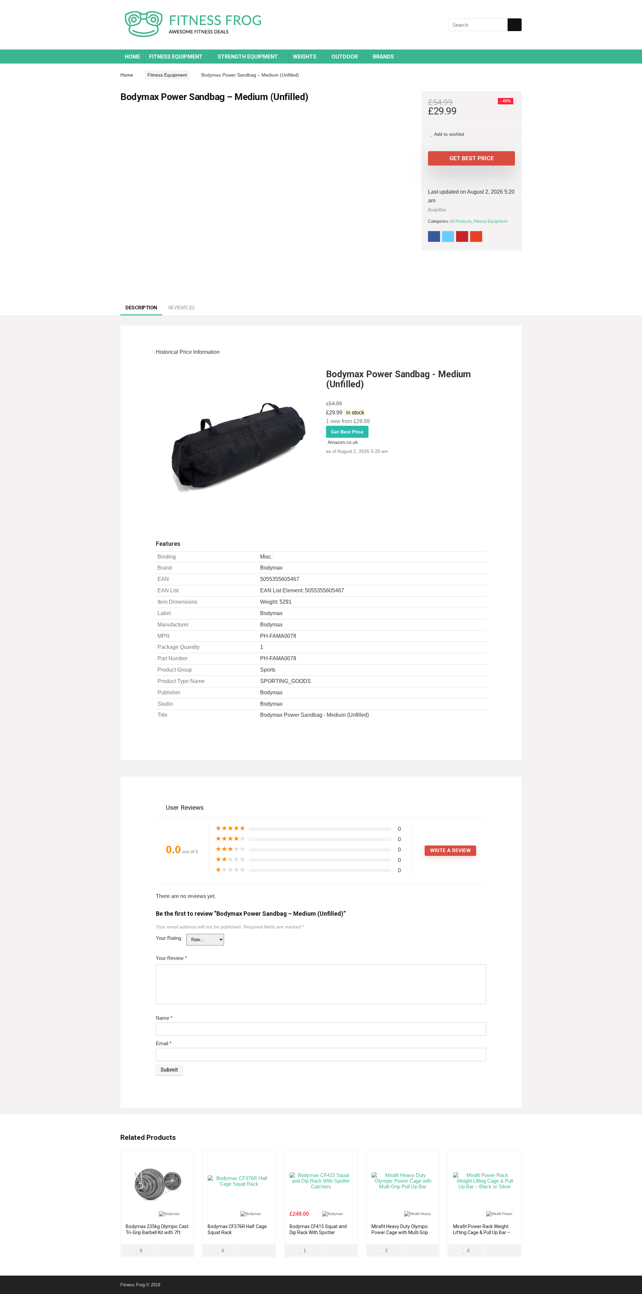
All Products (460, 221)
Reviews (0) (182, 308)
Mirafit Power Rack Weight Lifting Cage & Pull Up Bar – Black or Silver (481, 1232)
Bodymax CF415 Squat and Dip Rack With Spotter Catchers (318, 1232)
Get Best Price (471, 158)
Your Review (171, 958)
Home (132, 57)
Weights (304, 57)
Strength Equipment (248, 57)
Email (164, 1043)
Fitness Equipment (176, 57)
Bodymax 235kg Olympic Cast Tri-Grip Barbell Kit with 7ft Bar (157, 1232)
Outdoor (344, 57)
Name (164, 1018)
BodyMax (437, 209)
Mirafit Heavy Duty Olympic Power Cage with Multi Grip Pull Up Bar (399, 1232)
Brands (383, 57)
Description (141, 308)
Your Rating (168, 938)
